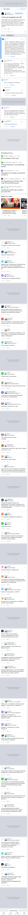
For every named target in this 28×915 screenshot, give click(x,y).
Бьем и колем (11, 577)
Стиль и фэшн (10, 446)
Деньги (11, 170)
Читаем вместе (12, 252)
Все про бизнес (10, 14)
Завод (9, 854)
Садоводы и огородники (14, 178)
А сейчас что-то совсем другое (14, 701)
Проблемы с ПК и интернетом (15, 186)
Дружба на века (12, 343)
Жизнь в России (12, 725)
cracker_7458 (6, 170)
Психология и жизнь (13, 779)
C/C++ (9, 865)
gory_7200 (6, 156)
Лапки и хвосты (12, 644)
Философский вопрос (13, 383)
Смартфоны (11, 156)
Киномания (10, 500)
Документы (11, 262)
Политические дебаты (13, 307)
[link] (10, 208)
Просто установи (12, 162)
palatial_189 (6, 186)
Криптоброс (11, 874)
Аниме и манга (11, 243)
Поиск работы (10, 655)
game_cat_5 (6, 178)
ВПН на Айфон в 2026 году (10, 158)
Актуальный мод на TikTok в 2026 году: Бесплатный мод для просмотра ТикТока (12, 183)
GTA (9, 330)
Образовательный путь (14, 393)
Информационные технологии (14, 404)
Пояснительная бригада (14, 712)
